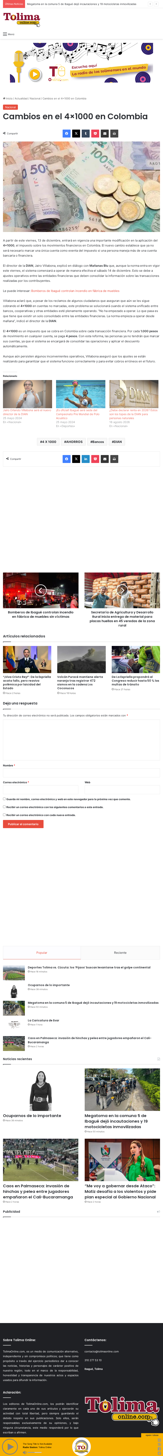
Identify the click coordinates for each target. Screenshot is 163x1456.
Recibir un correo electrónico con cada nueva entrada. (41, 815)
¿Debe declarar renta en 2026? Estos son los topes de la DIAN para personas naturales (133, 414)
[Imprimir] (114, 134)
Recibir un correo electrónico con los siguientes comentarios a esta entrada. (55, 807)
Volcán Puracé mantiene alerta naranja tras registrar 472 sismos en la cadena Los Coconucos (80, 682)
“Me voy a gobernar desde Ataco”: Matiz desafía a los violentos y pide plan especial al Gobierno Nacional (120, 1191)
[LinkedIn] (86, 459)
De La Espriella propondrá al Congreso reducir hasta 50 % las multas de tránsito (135, 680)
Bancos (98, 442)
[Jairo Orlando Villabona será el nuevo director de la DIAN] (27, 394)
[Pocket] (95, 134)
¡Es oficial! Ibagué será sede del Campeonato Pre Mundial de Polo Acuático (77, 414)
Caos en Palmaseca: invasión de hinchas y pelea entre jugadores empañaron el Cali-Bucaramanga (38, 1191)
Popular (41, 953)
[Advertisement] (81, 520)
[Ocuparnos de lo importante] (14, 990)
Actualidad (21, 98)
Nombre (9, 765)
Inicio (9, 98)
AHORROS (74, 442)
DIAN (118, 442)
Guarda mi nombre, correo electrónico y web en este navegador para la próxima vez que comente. (68, 799)
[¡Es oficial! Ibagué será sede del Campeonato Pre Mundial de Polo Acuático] (80, 394)
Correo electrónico (16, 782)
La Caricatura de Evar (43, 1020)
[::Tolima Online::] (22, 19)
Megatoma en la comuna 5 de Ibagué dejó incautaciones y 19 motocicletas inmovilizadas (81, 4)
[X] (76, 134)
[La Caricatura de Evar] (14, 1025)
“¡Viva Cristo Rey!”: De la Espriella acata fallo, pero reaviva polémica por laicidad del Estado (27, 682)
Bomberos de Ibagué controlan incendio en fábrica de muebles (75, 291)
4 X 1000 (49, 442)
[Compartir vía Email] (105, 134)
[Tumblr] (86, 134)
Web (87, 782)
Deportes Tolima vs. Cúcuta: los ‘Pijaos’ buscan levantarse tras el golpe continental (89, 967)
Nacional (35, 98)
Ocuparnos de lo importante (49, 985)
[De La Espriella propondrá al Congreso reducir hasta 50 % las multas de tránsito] (136, 659)
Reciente (120, 953)
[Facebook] (67, 134)
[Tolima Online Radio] (81, 62)
